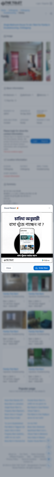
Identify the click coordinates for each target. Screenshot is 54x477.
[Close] (49, 208)
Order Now (43, 268)
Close (8, 268)
